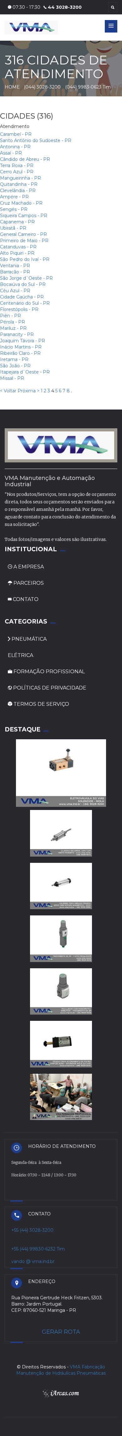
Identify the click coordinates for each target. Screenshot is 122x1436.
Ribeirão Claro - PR (20, 353)
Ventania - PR (15, 265)
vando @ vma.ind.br (32, 1261)
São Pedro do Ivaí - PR (24, 259)
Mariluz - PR (13, 328)
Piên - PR (10, 315)
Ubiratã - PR (13, 228)
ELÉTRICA (20, 655)
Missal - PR (12, 378)
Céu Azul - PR (15, 290)
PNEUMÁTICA (28, 639)
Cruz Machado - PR (21, 203)
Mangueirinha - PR (20, 178)
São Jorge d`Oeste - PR (26, 278)
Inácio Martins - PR (21, 347)
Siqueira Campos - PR (23, 215)
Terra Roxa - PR (16, 165)
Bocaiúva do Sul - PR (23, 284)
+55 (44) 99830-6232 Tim (38, 1249)
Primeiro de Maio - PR (24, 240)
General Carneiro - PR (23, 234)
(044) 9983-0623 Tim (88, 87)
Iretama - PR (14, 359)
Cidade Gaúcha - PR (22, 297)
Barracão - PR (15, 272)
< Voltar (8, 391)
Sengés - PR (14, 209)
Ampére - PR (14, 197)
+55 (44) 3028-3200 (32, 1230)
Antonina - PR (15, 147)
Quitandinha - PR (19, 184)
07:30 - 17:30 (25, 7)
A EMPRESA (28, 567)
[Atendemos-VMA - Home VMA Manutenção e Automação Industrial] (61, 445)
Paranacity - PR (17, 334)
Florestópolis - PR (19, 309)
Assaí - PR (11, 153)
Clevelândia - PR (18, 190)
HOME (12, 87)
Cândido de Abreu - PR (25, 159)
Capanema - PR (17, 222)
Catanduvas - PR (18, 247)
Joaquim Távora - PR (22, 341)
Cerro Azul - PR (16, 172)
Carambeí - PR (16, 134)
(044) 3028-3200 (43, 87)
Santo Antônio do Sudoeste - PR (35, 140)
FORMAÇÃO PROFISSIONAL (48, 672)
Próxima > (28, 391)
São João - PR (15, 366)
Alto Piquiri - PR (17, 253)
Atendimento (14, 126)
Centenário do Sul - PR (25, 303)
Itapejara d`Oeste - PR (25, 372)
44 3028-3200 (65, 7)
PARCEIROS (28, 583)
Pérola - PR (12, 322)
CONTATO (25, 599)
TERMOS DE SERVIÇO (40, 704)
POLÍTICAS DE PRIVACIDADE (49, 688)
